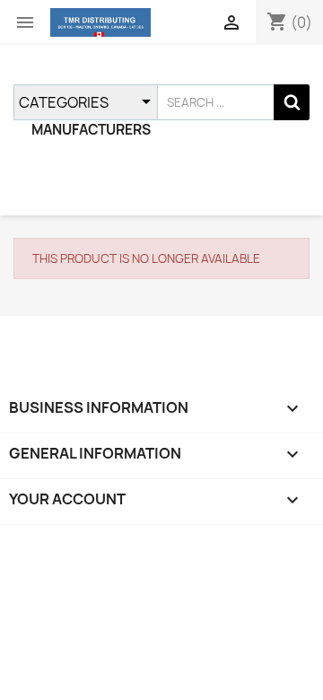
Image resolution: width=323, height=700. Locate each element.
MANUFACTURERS (91, 129)
